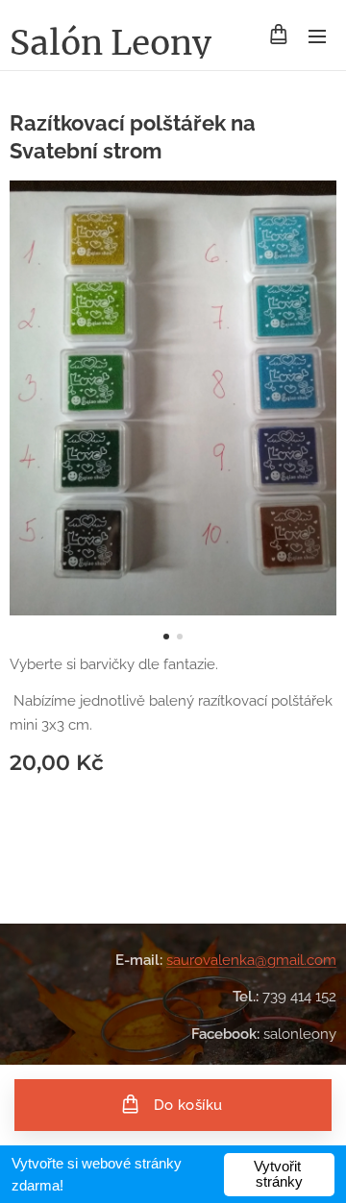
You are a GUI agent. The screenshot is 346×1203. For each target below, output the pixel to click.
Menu (317, 35)
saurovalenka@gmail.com (251, 960)
